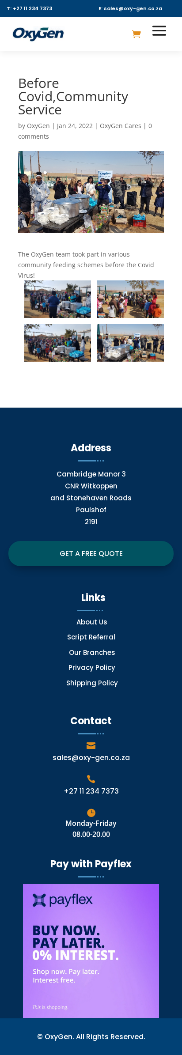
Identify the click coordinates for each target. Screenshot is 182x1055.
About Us (91, 622)
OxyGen (38, 125)
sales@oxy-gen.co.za (91, 757)
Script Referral (92, 637)
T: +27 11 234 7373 (29, 8)
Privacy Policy (91, 667)
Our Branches (92, 652)
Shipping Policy (92, 683)
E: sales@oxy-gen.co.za (130, 8)
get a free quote (91, 553)
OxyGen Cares (120, 125)
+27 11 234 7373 (91, 791)
